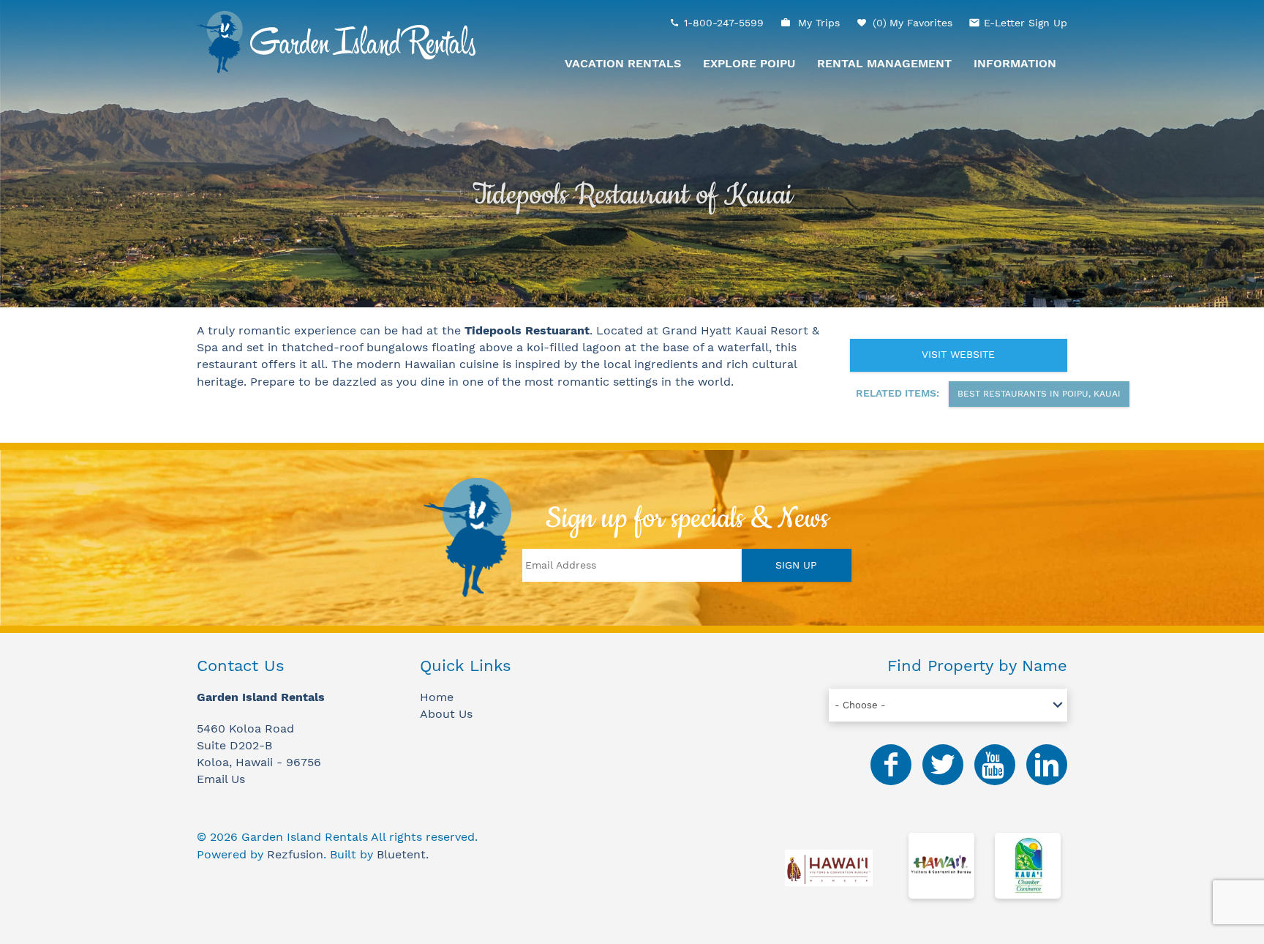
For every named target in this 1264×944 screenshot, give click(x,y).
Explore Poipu (749, 63)
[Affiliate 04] (1027, 867)
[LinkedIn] (1046, 764)
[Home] (336, 41)
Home (437, 697)
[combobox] (948, 705)
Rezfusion (295, 854)
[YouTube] (994, 764)
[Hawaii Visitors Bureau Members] (829, 868)
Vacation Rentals (623, 63)
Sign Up (796, 565)
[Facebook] (890, 764)
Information (1015, 63)
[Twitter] (942, 764)
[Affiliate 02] (941, 867)
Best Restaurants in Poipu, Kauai (1039, 394)
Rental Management (884, 63)
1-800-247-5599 (724, 23)
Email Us (221, 779)
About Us (446, 714)
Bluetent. (403, 854)
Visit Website (958, 354)
